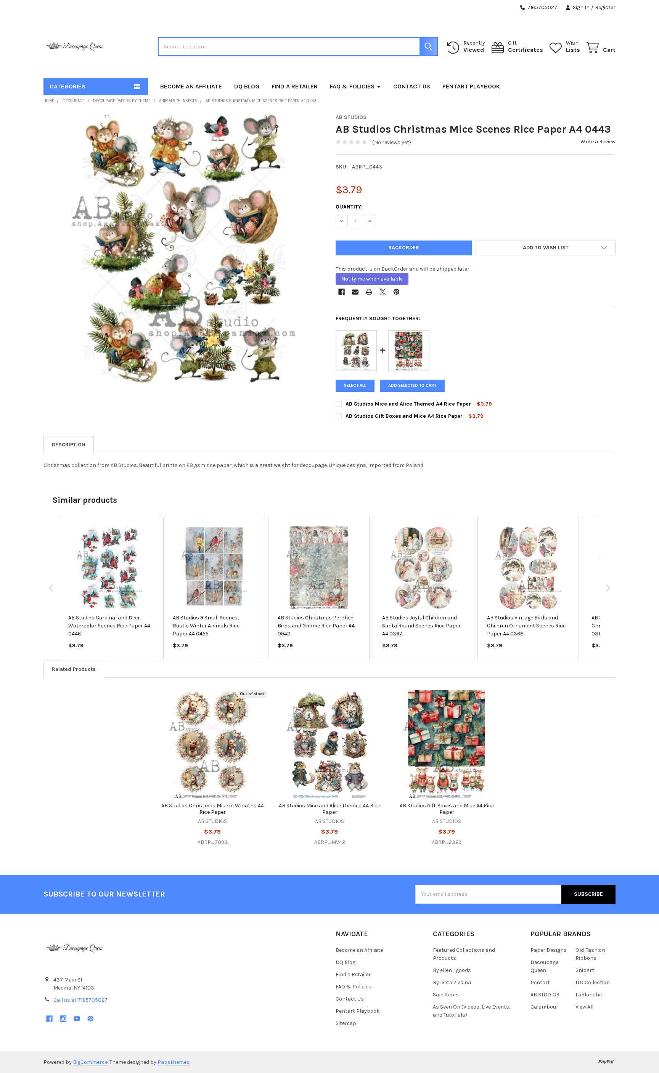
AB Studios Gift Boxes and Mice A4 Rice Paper (404, 416)
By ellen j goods (452, 970)
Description (68, 444)
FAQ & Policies (352, 86)
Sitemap (346, 1023)
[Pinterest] (396, 292)
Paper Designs (548, 950)
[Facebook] (341, 292)
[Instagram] (63, 1019)
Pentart (540, 982)
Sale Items (446, 994)
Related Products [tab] (74, 669)
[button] (546, 248)
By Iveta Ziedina (452, 982)
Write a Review (598, 141)
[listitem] (109, 588)
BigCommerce (90, 1062)
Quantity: (349, 207)
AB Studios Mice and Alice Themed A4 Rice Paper (408, 404)
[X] (383, 292)
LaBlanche (588, 994)
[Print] (369, 292)
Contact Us (411, 86)
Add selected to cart (412, 385)
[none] (183, 254)
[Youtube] (77, 1019)
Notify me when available (372, 279)
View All (584, 1007)
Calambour (544, 1007)
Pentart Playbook (471, 86)
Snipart (584, 970)
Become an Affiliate (191, 86)
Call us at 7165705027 (80, 1000)
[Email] (355, 292)
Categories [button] (67, 86)
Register (605, 7)
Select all (355, 385)
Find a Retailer (295, 86)
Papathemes (174, 1062)
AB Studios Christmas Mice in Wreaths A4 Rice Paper (212, 809)
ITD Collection (592, 982)
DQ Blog (246, 86)
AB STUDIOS (544, 994)
